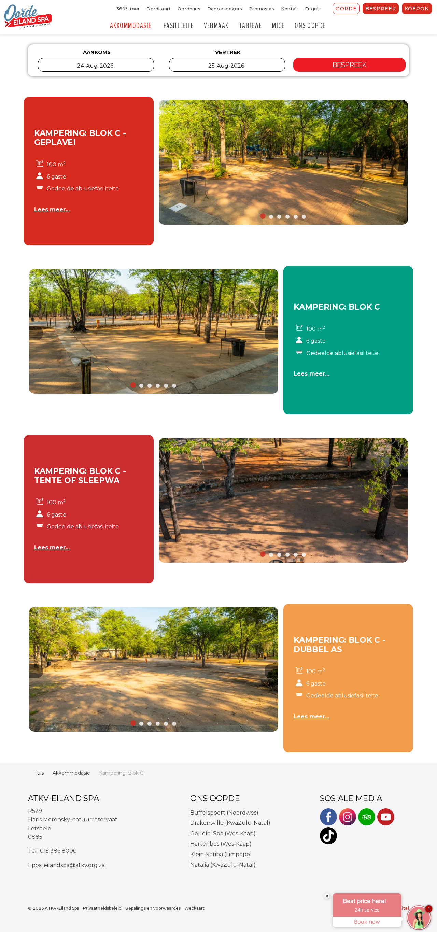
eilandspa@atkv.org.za (74, 865)
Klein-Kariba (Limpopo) (221, 854)
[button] (283, 162)
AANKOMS (97, 52)
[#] (328, 816)
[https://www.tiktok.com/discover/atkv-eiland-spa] (328, 835)
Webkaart (194, 908)
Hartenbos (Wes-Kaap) (221, 844)
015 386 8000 (58, 851)
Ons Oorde (310, 25)
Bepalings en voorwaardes (153, 908)
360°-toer (128, 8)
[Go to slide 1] (263, 216)
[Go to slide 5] (296, 217)
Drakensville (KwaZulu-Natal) (230, 823)
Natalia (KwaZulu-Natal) (223, 865)
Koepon (417, 8)
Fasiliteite (179, 25)
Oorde (346, 8)
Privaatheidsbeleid (102, 908)
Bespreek (380, 8)
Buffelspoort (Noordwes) (224, 812)
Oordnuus (189, 8)
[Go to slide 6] (304, 217)
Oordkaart (158, 8)
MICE (278, 25)
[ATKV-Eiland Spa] (28, 17)
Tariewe (250, 25)
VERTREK (228, 52)
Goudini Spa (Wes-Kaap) (223, 833)
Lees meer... (52, 209)
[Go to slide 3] (279, 217)
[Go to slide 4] (287, 217)
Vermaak (216, 25)
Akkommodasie (131, 25)
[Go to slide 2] (271, 217)
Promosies (261, 8)
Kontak (289, 8)
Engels (313, 8)
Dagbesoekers (224, 8)
